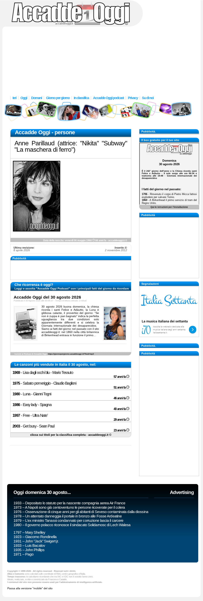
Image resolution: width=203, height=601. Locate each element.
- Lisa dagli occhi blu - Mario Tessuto (69, 374)
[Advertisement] (101, 58)
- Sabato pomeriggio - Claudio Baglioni (69, 385)
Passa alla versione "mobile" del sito (30, 588)
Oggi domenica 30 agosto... (42, 492)
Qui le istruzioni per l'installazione (169, 207)
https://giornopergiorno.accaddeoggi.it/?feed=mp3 (71, 354)
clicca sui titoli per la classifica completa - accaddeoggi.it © (70, 434)
